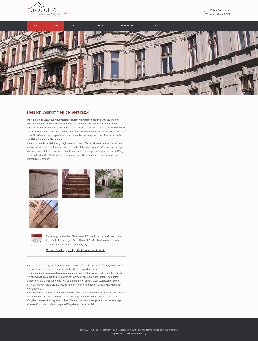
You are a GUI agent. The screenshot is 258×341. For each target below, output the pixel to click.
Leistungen (78, 25)
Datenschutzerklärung (136, 333)
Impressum (117, 333)
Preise (101, 25)
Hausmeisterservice (46, 25)
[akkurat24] (48, 10)
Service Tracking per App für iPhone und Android (75, 250)
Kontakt (154, 25)
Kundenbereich (127, 25)
